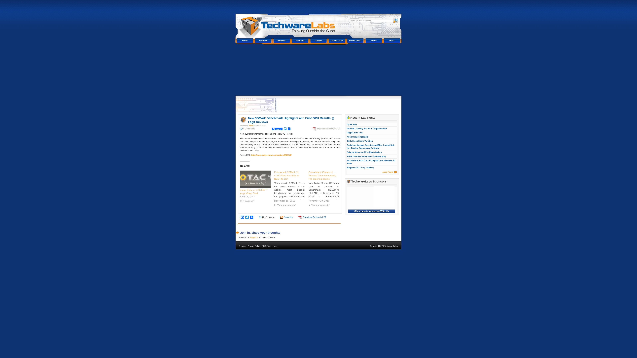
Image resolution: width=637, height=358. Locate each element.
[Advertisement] (318, 71)
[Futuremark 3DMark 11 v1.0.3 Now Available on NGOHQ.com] (291, 189)
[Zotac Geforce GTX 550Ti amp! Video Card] (255, 179)
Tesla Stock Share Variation (360, 141)
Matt (251, 125)
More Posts (388, 172)
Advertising (355, 41)
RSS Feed (266, 246)
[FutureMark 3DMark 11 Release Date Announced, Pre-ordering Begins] (326, 189)
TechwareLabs (291, 24)
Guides (318, 41)
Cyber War (352, 124)
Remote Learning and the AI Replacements (367, 128)
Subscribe (288, 217)
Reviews (282, 41)
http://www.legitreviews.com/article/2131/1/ (271, 155)
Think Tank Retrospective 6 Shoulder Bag (366, 156)
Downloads (337, 41)
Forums (263, 41)
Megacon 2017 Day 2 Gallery (360, 168)
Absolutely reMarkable (357, 137)
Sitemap (242, 246)
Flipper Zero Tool (354, 133)
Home (245, 41)
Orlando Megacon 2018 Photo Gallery (364, 152)
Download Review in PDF (329, 129)
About (392, 41)
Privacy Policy (254, 246)
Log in (275, 246)
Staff (374, 41)
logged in (254, 237)
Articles (300, 41)
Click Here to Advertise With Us (371, 211)
